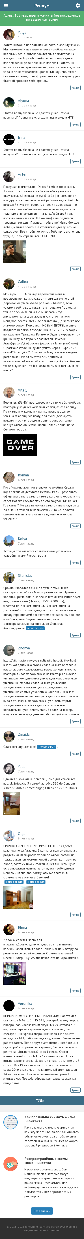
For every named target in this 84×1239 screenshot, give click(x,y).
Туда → (42, 1100)
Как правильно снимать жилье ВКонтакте (49, 1119)
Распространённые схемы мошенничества (46, 1160)
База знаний (42, 1211)
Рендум (42, 6)
